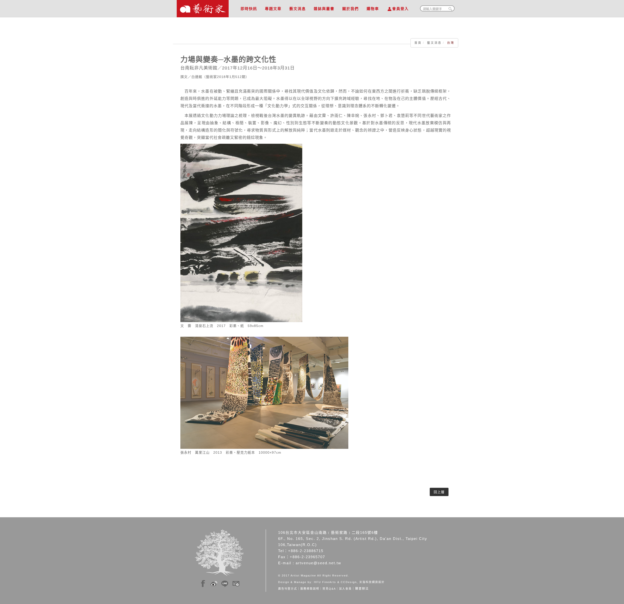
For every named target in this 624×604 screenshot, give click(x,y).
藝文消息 (297, 9)
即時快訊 (249, 9)
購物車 (373, 9)
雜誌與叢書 (324, 9)
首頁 (418, 43)
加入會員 (345, 588)
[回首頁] (202, 7)
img (203, 583)
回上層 (439, 492)
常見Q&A (329, 588)
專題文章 (273, 9)
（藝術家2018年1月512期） (225, 77)
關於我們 (350, 9)
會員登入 (400, 9)
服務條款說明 (309, 588)
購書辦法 (362, 588)
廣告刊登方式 (287, 588)
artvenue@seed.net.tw (318, 563)
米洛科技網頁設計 (372, 582)
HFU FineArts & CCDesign (335, 582)
